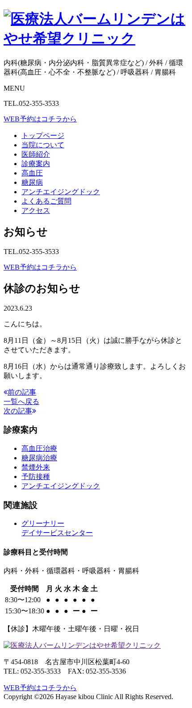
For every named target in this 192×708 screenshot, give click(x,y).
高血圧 (32, 173)
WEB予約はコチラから (40, 119)
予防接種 (35, 476)
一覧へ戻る (21, 401)
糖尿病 (32, 182)
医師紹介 (35, 154)
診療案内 (35, 163)
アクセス (35, 210)
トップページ (42, 135)
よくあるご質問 (46, 201)
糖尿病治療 (39, 458)
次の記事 (18, 411)
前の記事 (22, 392)
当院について (42, 145)
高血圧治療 (39, 448)
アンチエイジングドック (60, 192)
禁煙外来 (35, 467)
